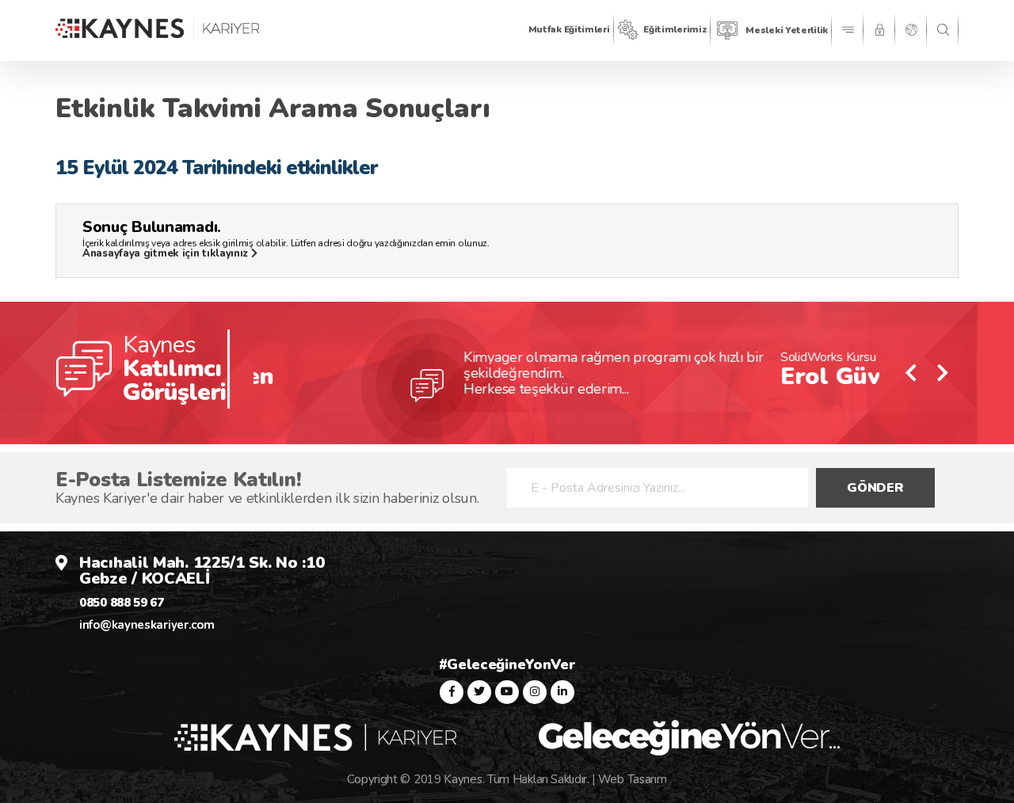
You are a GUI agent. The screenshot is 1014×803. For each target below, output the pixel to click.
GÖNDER (875, 488)
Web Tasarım (632, 779)
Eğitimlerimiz (675, 29)
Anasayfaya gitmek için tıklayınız (166, 253)
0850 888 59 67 (121, 603)
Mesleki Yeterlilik (786, 30)
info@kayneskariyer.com (146, 625)
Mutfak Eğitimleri (569, 29)
